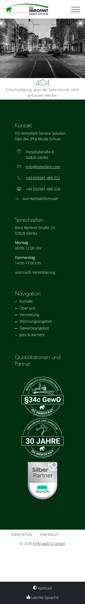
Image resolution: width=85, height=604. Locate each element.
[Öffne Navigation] (75, 9)
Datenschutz (21, 534)
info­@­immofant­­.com (43, 166)
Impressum (49, 534)
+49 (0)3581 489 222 (43, 177)
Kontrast (44, 588)
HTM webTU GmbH (49, 543)
